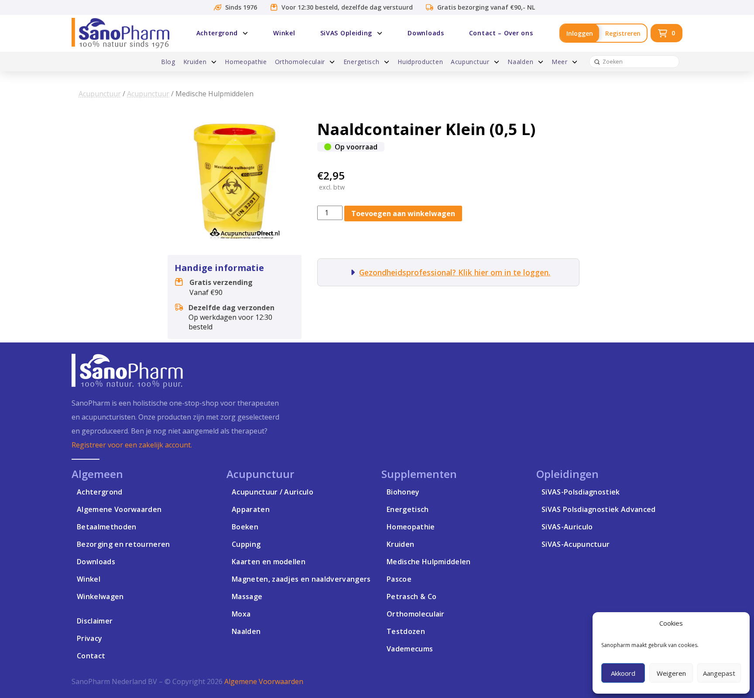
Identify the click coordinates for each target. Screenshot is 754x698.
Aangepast (719, 673)
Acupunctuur (100, 93)
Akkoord (623, 673)
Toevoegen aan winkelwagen (403, 213)
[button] (666, 33)
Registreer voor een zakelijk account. (132, 445)
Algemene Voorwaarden (263, 681)
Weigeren (671, 673)
